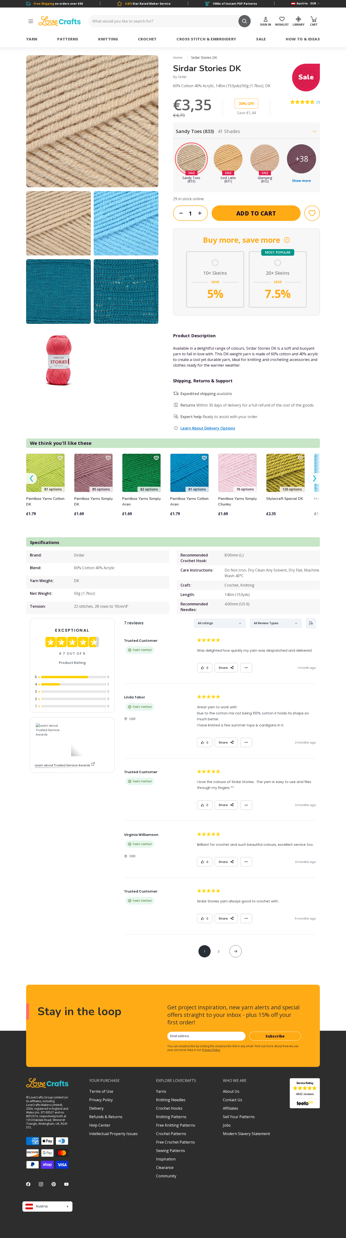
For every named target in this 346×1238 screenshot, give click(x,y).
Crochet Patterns (171, 1133)
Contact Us (232, 1099)
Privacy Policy (211, 1050)
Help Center (99, 1125)
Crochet (147, 39)
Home (177, 57)
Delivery (96, 1108)
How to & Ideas (303, 39)
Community (166, 1176)
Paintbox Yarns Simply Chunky (237, 501)
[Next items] (314, 478)
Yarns (161, 1091)
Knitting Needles (170, 1099)
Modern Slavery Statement (246, 1133)
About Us (231, 1091)
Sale (261, 39)
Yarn (31, 39)
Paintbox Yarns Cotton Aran (189, 501)
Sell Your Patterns (239, 1116)
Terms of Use (101, 1091)
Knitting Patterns (171, 1116)
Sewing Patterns (170, 1150)
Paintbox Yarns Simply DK (93, 501)
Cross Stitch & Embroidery (206, 39)
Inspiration (166, 1159)
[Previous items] (31, 478)
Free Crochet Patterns (175, 1142)
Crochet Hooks (169, 1108)
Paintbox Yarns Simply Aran (141, 501)
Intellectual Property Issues (113, 1133)
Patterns (67, 39)
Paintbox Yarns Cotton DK (45, 501)
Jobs (227, 1125)
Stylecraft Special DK (284, 498)
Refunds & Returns (105, 1116)
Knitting (108, 39)
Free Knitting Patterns (175, 1125)
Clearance (164, 1167)
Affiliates (230, 1108)
